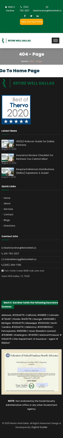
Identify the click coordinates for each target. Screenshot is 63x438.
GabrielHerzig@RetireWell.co (20, 259)
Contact (8, 214)
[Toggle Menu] (55, 40)
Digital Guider (39, 427)
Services (8, 209)
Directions (9, 225)
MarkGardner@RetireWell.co (47, 10)
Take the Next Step (31, 21)
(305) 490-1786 (12, 264)
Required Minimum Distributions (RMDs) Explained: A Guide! (35, 171)
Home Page (26, 70)
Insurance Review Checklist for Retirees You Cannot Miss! (34, 157)
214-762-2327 (11, 253)
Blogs (7, 220)
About (7, 203)
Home (7, 198)
